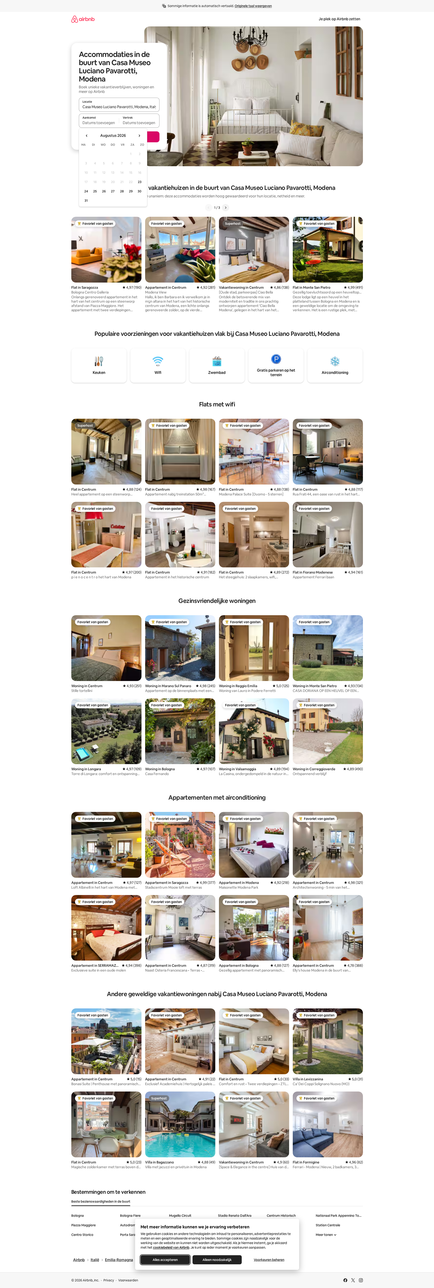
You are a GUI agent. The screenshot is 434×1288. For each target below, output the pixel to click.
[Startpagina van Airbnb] (83, 19)
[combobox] (119, 107)
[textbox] (99, 122)
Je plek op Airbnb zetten (339, 19)
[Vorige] (208, 207)
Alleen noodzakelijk (217, 1260)
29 (131, 191)
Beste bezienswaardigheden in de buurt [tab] (100, 1201)
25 (95, 191)
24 (86, 191)
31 (86, 201)
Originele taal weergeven (253, 6)
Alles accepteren (165, 1260)
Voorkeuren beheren (269, 1260)
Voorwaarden (128, 1280)
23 (139, 182)
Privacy (108, 1280)
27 (113, 191)
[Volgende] (225, 207)
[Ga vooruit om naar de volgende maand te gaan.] (139, 135)
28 (122, 191)
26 (104, 191)
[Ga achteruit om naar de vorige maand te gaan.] (86, 135)
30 (139, 191)
